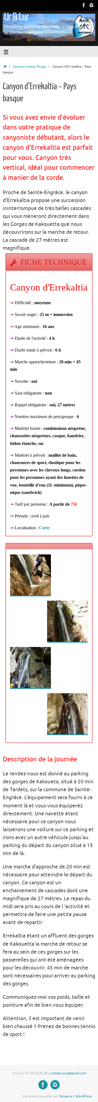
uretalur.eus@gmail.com (68, 1073)
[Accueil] (5, 66)
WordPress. (84, 1096)
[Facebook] (84, 5)
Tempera (65, 1096)
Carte (44, 527)
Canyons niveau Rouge (29, 66)
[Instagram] (91, 5)
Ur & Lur (16, 17)
